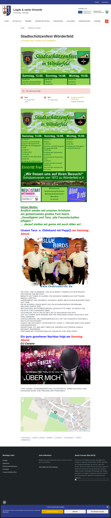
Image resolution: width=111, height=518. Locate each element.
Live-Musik (25, 41)
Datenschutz (5, 512)
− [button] (22, 401)
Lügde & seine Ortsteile (27, 9)
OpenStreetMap (86, 431)
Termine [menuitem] (28, 21)
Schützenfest (69, 437)
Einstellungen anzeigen (97, 511)
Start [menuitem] (6, 21)
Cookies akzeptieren (52, 511)
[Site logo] (7, 15)
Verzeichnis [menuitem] (58, 21)
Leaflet (80, 431)
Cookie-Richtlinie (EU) (9, 472)
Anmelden (6, 469)
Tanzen (78, 437)
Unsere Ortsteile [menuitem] (42, 21)
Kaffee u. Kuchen (38, 437)
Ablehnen (75, 511)
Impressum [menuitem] (105, 2)
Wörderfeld (51, 41)
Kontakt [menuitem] (97, 2)
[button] (107, 507)
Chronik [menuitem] (97, 21)
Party (32, 41)
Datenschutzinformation (10, 466)
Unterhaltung (40, 41)
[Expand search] (106, 21)
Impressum (6, 463)
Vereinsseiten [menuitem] (84, 21)
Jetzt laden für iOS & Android (48, 467)
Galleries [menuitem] (71, 21)
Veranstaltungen (34, 28)
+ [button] (22, 399)
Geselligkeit (26, 437)
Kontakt (5, 460)
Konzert (50, 437)
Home (22, 28)
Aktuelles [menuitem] (17, 21)
